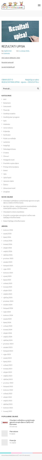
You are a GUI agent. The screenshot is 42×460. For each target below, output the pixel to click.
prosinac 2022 (8, 383)
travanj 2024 (7, 329)
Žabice (5, 185)
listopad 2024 (8, 308)
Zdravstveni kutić (9, 188)
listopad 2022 (8, 386)
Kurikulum (6, 135)
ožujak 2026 (7, 248)
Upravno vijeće (8, 181)
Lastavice (6, 142)
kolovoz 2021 (8, 408)
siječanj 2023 (7, 379)
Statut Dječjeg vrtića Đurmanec (14, 221)
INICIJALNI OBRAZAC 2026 (11, 58)
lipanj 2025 (7, 280)
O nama (6, 153)
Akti (4, 99)
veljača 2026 (7, 251)
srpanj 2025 (7, 276)
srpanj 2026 (7, 233)
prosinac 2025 (8, 258)
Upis (5, 174)
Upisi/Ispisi (7, 177)
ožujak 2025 (7, 290)
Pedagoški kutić (8, 160)
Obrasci (6, 156)
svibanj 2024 (7, 326)
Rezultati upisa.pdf (8, 62)
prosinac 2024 (8, 301)
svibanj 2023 (7, 365)
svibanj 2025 (7, 283)
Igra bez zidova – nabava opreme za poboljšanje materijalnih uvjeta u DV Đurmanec (20, 207)
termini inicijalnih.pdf (8, 67)
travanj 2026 (7, 244)
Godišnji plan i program (11, 117)
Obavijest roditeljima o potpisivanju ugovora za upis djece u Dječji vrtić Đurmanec (21, 202)
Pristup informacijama (11, 167)
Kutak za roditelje (9, 138)
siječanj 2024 (7, 340)
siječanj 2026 (7, 255)
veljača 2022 (7, 401)
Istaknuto (6, 53)
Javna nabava (8, 128)
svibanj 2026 (7, 241)
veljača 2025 (7, 294)
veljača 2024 (7, 337)
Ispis (5, 121)
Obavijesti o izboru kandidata (13, 212)
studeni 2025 (7, 262)
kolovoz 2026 (8, 230)
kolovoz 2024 (8, 315)
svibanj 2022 (7, 393)
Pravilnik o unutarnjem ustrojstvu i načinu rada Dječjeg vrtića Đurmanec (19, 216)
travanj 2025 (7, 287)
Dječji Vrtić (8, 51)
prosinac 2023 (8, 344)
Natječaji (6, 145)
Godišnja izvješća (9, 113)
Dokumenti (7, 106)
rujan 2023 (7, 354)
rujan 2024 (7, 312)
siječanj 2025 (7, 297)
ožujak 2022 (7, 397)
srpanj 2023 (7, 358)
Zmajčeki (6, 192)
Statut (5, 170)
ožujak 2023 (7, 372)
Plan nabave (14, 431)
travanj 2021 (7, 411)
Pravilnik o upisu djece (11, 163)
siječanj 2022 (7, 404)
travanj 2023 (7, 369)
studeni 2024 (7, 305)
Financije (6, 110)
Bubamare (7, 103)
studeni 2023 (7, 347)
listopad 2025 (8, 265)
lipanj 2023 (7, 361)
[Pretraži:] (18, 89)
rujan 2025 (7, 269)
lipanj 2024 (7, 322)
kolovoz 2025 (8, 273)
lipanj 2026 (7, 237)
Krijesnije (6, 131)
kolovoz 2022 (8, 390)
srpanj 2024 (7, 319)
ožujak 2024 (7, 333)
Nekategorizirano (9, 149)
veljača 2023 (7, 376)
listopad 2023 (8, 351)
